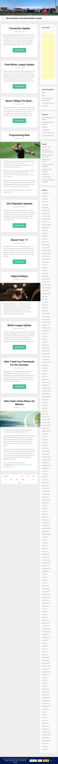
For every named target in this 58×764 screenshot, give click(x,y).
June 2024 (45, 267)
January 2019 (45, 454)
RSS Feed (44, 127)
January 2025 (45, 247)
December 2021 (46, 353)
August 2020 (45, 399)
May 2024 (44, 270)
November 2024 (46, 253)
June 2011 (45, 715)
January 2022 (45, 351)
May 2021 (44, 373)
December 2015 (46, 560)
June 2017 (45, 508)
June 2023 (45, 302)
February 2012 (46, 692)
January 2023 (45, 316)
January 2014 (45, 626)
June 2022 (45, 336)
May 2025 (44, 236)
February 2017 (46, 520)
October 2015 (45, 566)
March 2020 (45, 414)
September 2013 (46, 637)
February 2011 (46, 726)
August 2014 (45, 606)
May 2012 (44, 683)
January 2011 (45, 729)
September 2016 (46, 534)
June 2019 (45, 439)
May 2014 (44, 614)
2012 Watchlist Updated (19, 203)
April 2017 (45, 514)
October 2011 (45, 703)
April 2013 (45, 651)
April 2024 (45, 273)
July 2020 (44, 402)
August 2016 (45, 537)
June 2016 (45, 543)
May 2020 (44, 408)
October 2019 (45, 428)
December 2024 (46, 250)
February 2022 (46, 348)
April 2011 (45, 720)
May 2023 (44, 305)
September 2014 (46, 603)
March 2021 (45, 379)
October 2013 (45, 634)
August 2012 (45, 674)
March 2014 (45, 620)
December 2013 (46, 629)
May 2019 (44, 442)
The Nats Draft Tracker (48, 133)
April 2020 (45, 411)
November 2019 (46, 425)
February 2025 (46, 244)
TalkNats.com (45, 174)
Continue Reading (19, 50)
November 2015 (46, 563)
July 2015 (44, 574)
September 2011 (46, 706)
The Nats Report (46, 177)
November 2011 (46, 700)
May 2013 (44, 649)
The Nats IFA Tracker (47, 135)
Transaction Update (19, 28)
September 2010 (46, 740)
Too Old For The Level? (48, 103)
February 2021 (46, 382)
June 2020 (45, 405)
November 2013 (46, 631)
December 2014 (46, 594)
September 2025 (46, 224)
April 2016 (45, 548)
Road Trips (45, 106)
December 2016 (46, 525)
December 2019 (46, 422)
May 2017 (44, 511)
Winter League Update (19, 325)
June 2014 (45, 611)
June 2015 (45, 577)
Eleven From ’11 (19, 239)
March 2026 (45, 207)
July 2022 (44, 333)
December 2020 (46, 388)
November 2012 (46, 666)
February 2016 (46, 554)
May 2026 (44, 201)
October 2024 (45, 256)
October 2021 (45, 359)
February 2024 (46, 279)
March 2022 (45, 345)
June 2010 (45, 749)
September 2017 (46, 500)
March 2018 (45, 482)
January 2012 (45, 694)
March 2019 (45, 448)
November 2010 (46, 735)
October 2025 (45, 222)
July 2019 (44, 437)
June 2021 (45, 371)
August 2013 (45, 640)
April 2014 (45, 617)
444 (34, 476)
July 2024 (44, 265)
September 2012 (46, 672)
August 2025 (45, 227)
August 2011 (45, 709)
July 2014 (44, 609)
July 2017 (44, 505)
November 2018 (46, 459)
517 (33, 479)
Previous (6, 476)
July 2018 (44, 471)
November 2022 (46, 322)
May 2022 (44, 339)
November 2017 (46, 494)
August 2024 (45, 262)
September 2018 (46, 465)
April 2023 (45, 308)
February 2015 (46, 588)
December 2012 (46, 663)
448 (23, 479)
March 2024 (45, 276)
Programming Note (19, 135)
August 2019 (45, 434)
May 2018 (44, 477)
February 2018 (46, 485)
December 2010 (46, 732)
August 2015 (45, 571)
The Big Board (46, 130)
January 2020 (45, 419)
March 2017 (45, 517)
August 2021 (45, 365)
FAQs (43, 95)
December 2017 (46, 491)
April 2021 (45, 376)
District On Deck (46, 147)
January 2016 (45, 557)
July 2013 (44, 643)
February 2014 (46, 623)
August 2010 (45, 743)
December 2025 (46, 216)
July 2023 (44, 299)
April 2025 (45, 239)
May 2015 (44, 580)
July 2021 (44, 368)
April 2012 (45, 686)
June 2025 (45, 233)
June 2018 (45, 474)
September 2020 (46, 396)
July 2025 (44, 230)
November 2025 (46, 219)
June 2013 (45, 646)
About (43, 92)
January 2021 (45, 385)
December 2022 (46, 319)
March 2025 (45, 242)
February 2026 (46, 210)
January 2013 (45, 660)
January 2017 (45, 523)
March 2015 (45, 586)
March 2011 (45, 723)
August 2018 (45, 468)
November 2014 (46, 597)
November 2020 (46, 391)
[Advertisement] (48, 56)
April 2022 (45, 342)
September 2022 (46, 328)
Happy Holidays (19, 276)
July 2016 (44, 540)
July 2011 (44, 712)
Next (19, 482)
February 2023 (46, 313)
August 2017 (45, 502)
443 (28, 476)
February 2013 (46, 657)
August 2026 (45, 193)
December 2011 (46, 697)
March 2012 (45, 689)
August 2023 (45, 296)
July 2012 (44, 677)
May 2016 (44, 545)
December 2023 (46, 285)
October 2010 (45, 737)
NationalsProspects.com (29, 7)
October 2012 (45, 669)
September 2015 (46, 568)
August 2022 (45, 330)
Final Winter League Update (19, 64)
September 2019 (46, 431)
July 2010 (44, 746)
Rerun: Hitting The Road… (19, 100)
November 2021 (46, 356)
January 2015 (45, 591)
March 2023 (45, 310)
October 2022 (45, 325)
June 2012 (45, 680)
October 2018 (45, 462)
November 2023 (46, 287)
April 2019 (45, 445)
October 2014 (45, 600)
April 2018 (45, 480)
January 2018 (45, 488)
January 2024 (45, 282)
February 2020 (46, 416)
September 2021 (46, 362)
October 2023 (45, 290)
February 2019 (46, 451)
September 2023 (46, 293)
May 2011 (44, 717)
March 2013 (45, 654)
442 (22, 476)
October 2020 (45, 394)
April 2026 (45, 204)
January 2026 (45, 213)
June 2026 (45, 199)
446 (11, 479)
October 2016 (45, 531)
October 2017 (45, 497)
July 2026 (44, 196)
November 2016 (46, 528)
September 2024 (46, 259)
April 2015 (45, 583)
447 (17, 479)
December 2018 (46, 457)
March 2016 (45, 551)
